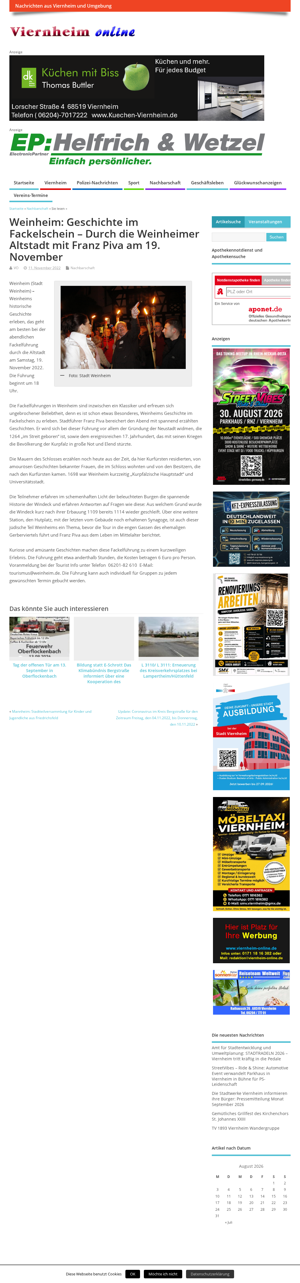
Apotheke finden (277, 280)
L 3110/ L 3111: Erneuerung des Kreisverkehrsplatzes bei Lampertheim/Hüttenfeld (168, 670)
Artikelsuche (228, 221)
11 (229, 1196)
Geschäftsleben (207, 183)
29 (274, 1209)
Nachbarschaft (165, 183)
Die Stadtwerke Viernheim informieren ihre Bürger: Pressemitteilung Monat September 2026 (249, 1099)
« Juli (228, 1222)
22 (274, 1202)
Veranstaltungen (265, 221)
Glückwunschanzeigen (258, 183)
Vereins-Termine (31, 195)
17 (217, 1202)
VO (16, 267)
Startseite (24, 183)
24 (217, 1209)
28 (262, 1209)
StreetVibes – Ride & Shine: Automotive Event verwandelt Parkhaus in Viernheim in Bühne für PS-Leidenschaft (250, 1076)
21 (262, 1202)
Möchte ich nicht (163, 1274)
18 (229, 1202)
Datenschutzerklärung (210, 1274)
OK (132, 1274)
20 (251, 1202)
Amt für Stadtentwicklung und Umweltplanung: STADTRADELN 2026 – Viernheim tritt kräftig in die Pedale (250, 1053)
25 (229, 1209)
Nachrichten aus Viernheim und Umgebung (63, 6)
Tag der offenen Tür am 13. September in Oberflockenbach (39, 670)
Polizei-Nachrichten (97, 183)
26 (240, 1209)
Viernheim (56, 183)
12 (240, 1196)
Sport (133, 183)
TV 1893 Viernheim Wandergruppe (245, 1128)
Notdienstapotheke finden (238, 280)
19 (240, 1202)
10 (217, 1196)
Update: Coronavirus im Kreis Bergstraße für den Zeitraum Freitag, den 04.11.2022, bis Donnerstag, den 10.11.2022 (157, 718)
